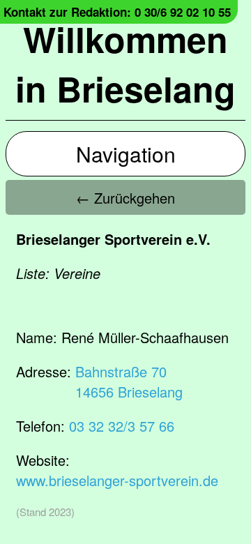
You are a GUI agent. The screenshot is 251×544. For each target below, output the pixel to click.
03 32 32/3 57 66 (121, 426)
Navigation (126, 154)
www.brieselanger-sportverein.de (117, 480)
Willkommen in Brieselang (125, 63)
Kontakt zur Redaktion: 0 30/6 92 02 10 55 (117, 11)
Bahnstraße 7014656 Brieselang (129, 381)
